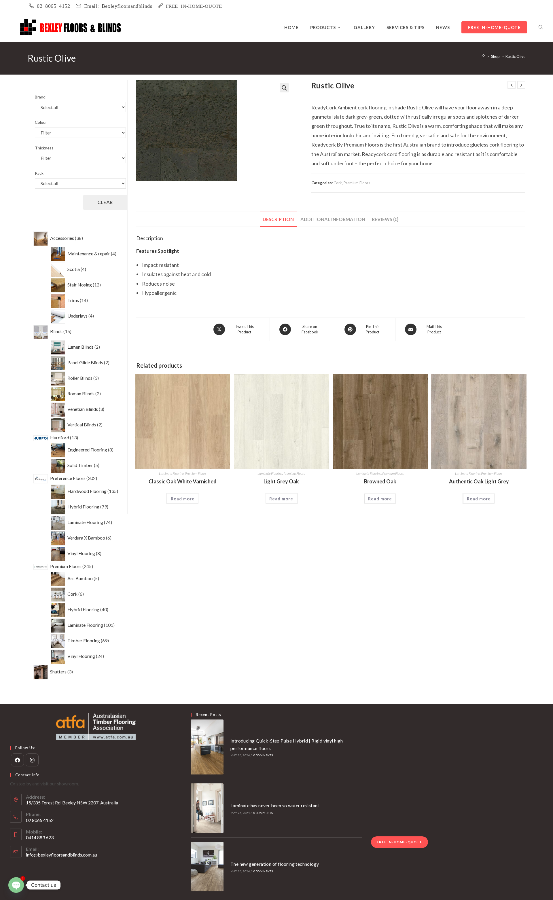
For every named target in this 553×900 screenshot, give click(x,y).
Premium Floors (357, 183)
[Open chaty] (16, 885)
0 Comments (263, 755)
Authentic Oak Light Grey (479, 481)
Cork (338, 183)
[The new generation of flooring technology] (207, 866)
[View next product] (521, 85)
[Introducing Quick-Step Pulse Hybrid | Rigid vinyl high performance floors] (207, 746)
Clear (105, 202)
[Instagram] (32, 759)
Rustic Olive (515, 56)
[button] (284, 87)
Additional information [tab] (332, 219)
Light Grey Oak (281, 481)
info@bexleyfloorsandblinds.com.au (61, 854)
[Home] (483, 56)
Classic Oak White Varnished (183, 481)
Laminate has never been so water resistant (274, 805)
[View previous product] (511, 85)
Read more (183, 498)
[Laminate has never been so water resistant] (207, 808)
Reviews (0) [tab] (385, 219)
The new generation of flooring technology (274, 864)
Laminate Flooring (171, 473)
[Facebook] (17, 759)
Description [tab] (278, 219)
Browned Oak (380, 481)
